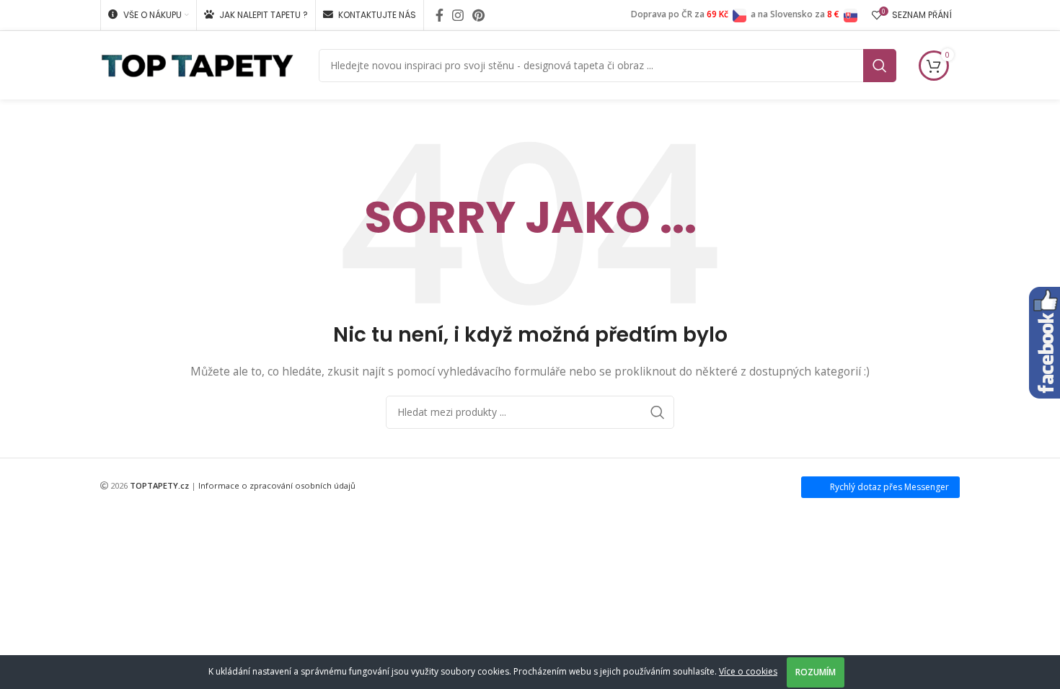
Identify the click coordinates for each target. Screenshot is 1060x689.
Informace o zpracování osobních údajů (276, 485)
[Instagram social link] (458, 15)
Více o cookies (748, 671)
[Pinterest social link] (478, 15)
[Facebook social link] (439, 15)
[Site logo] (197, 64)
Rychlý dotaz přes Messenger (889, 487)
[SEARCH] (879, 65)
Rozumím (815, 672)
